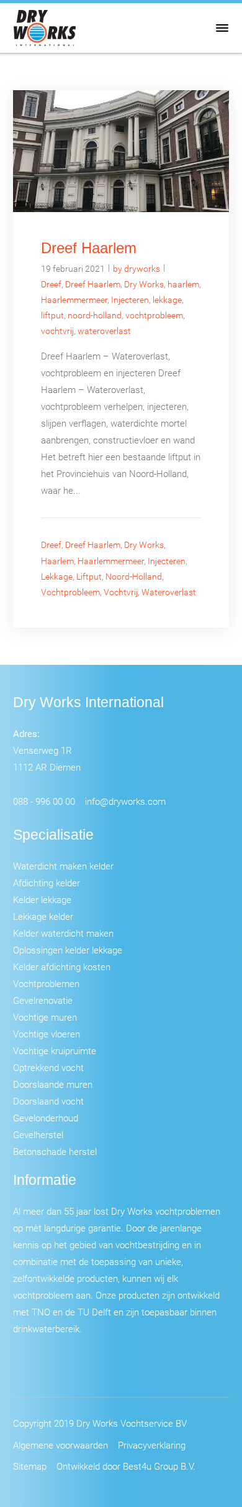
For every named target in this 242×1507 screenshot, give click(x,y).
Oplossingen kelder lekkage (67, 950)
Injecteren (130, 299)
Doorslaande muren (52, 1084)
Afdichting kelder (46, 882)
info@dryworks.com (125, 801)
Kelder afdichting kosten (61, 966)
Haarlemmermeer (74, 299)
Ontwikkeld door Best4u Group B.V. (125, 1466)
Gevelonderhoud (45, 1117)
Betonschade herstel (55, 1151)
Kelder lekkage (42, 899)
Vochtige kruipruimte (54, 1050)
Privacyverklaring (152, 1445)
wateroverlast (104, 330)
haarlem (183, 284)
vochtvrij (57, 330)
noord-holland (95, 315)
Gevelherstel (38, 1134)
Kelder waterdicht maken (63, 933)
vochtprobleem (154, 315)
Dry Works (144, 284)
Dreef (51, 284)
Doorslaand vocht (48, 1101)
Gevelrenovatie (43, 1000)
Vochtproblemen (46, 983)
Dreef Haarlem (89, 247)
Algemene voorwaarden (60, 1445)
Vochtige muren (45, 1017)
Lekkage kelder (43, 916)
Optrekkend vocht (48, 1067)
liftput (52, 315)
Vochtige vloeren (46, 1033)
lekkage (167, 299)
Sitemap (30, 1466)
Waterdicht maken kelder (63, 866)
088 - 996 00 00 (44, 801)
